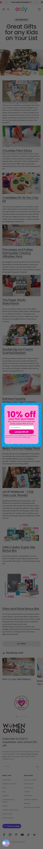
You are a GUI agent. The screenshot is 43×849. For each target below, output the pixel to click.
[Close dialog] (39, 404)
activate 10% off (21, 431)
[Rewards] (6, 843)
